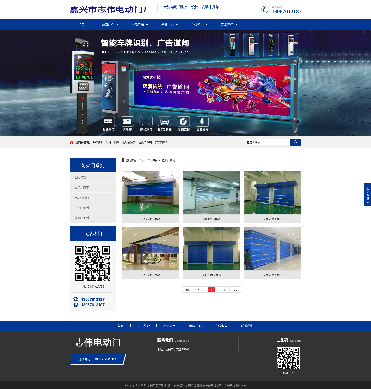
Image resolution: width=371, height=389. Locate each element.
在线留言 (197, 24)
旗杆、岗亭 (112, 142)
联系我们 (227, 24)
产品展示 (138, 24)
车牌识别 (97, 142)
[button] (182, 132)
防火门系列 (145, 142)
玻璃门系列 (161, 142)
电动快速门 (129, 142)
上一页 (201, 290)
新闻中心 (167, 24)
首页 (81, 24)
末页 (235, 290)
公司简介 (108, 24)
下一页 (222, 290)
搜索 (295, 142)
